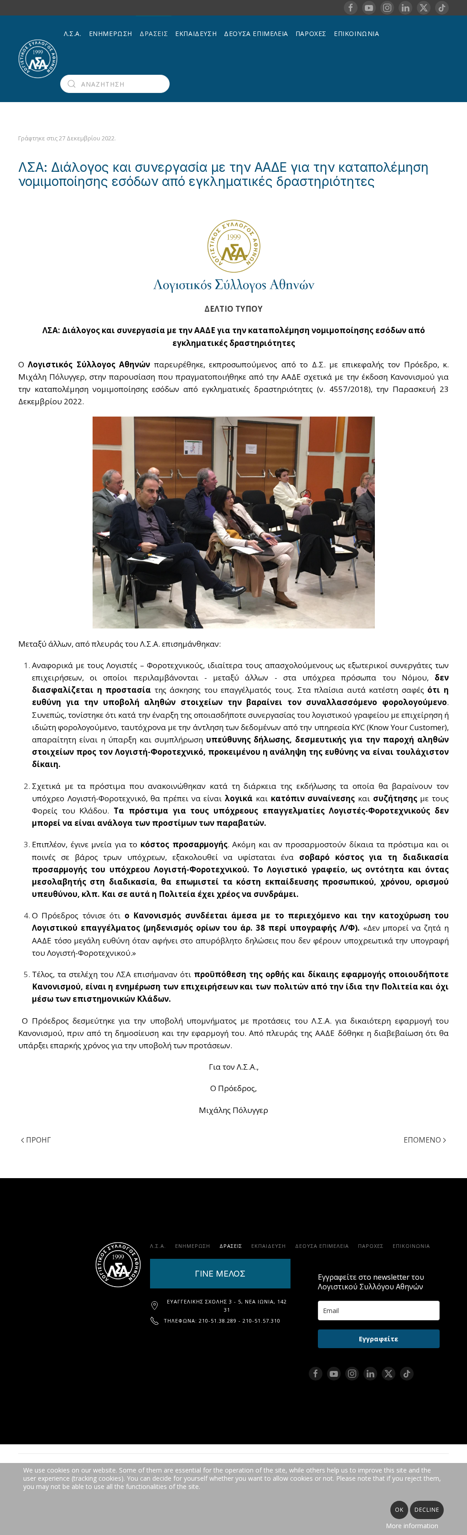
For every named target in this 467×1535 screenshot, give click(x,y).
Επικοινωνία (356, 33)
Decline (427, 1510)
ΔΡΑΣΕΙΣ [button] (154, 33)
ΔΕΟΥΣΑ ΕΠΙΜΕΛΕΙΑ (256, 33)
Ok (399, 1510)
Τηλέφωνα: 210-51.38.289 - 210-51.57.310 (222, 1320)
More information (412, 1525)
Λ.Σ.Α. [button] (73, 33)
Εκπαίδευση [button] (196, 33)
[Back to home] (39, 58)
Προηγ (38, 1140)
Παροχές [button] (311, 33)
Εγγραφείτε (378, 1338)
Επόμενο (422, 1140)
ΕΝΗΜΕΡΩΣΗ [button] (110, 33)
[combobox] (115, 84)
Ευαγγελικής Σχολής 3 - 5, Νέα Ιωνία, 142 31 (227, 1305)
